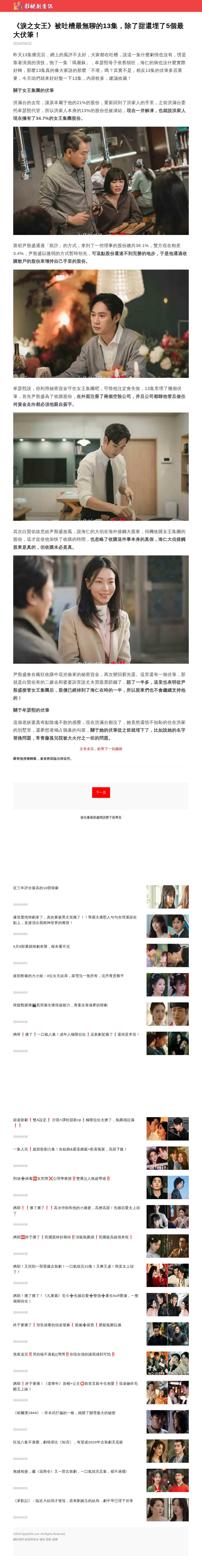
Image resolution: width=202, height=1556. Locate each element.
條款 (42, 1539)
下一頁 (101, 792)
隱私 (48, 1539)
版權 (55, 1539)
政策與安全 (32, 1539)
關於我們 (18, 1539)
